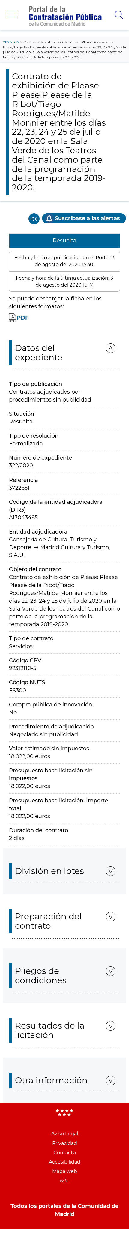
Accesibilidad (64, 1162)
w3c (64, 1180)
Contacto (64, 1152)
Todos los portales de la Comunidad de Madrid (64, 1210)
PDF (23, 318)
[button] (11, 14)
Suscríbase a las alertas (87, 218)
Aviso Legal (64, 1134)
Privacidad (64, 1143)
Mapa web (64, 1171)
